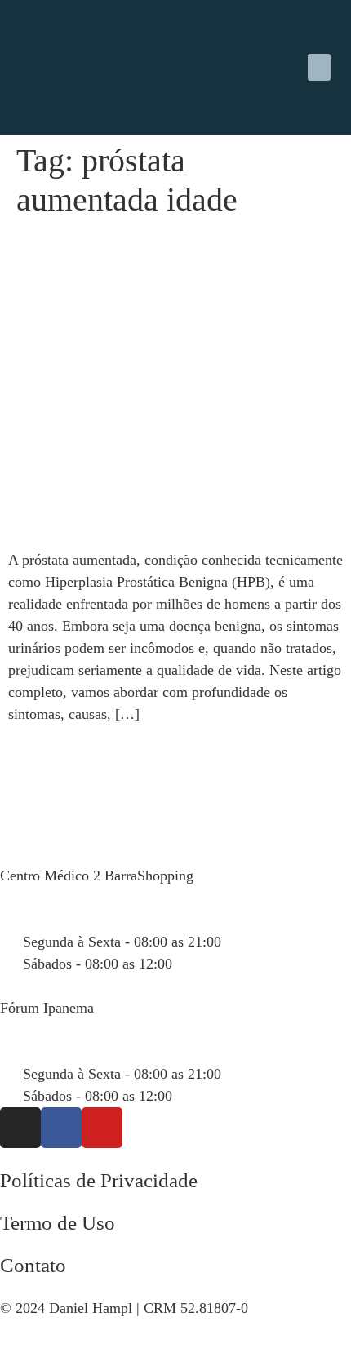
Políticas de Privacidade (99, 1180)
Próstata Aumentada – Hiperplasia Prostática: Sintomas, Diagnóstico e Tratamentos (154, 268)
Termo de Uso (57, 1223)
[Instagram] (20, 1127)
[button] (319, 67)
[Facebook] (61, 1127)
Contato (33, 1265)
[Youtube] (102, 1127)
